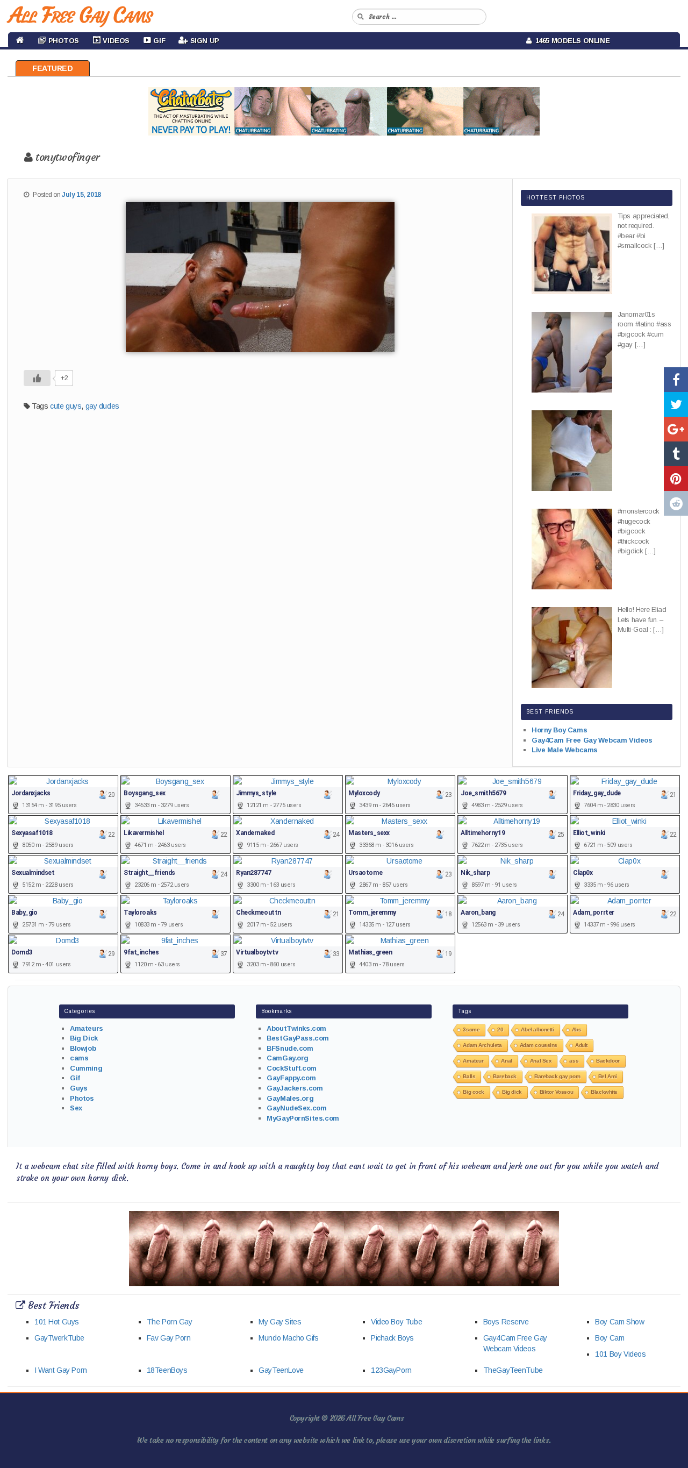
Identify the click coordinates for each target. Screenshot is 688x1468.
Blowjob (83, 1048)
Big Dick (84, 1038)
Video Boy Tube (396, 1321)
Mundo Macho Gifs (288, 1338)
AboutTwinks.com (296, 1028)
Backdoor (608, 1061)
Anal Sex (541, 1061)
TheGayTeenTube (513, 1370)
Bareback (505, 1076)
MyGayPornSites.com (303, 1118)
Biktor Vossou (557, 1092)
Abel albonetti (537, 1029)
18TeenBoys (167, 1370)
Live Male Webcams (565, 750)
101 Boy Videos (620, 1354)
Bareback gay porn (557, 1076)
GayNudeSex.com (296, 1108)
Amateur (473, 1061)
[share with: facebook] (676, 379)
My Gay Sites (280, 1321)
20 (500, 1029)
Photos (82, 1098)
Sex (76, 1108)
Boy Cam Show (619, 1321)
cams (79, 1058)
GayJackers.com (294, 1088)
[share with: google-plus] (676, 429)
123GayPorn (391, 1370)
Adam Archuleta (482, 1045)
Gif (75, 1078)
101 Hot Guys (56, 1321)
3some (471, 1029)
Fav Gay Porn (169, 1338)
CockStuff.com (292, 1068)
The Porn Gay (169, 1321)
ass (573, 1061)
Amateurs (86, 1028)
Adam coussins (539, 1045)
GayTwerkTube (59, 1338)
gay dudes (102, 406)
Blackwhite (604, 1092)
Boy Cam (609, 1338)
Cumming (86, 1068)
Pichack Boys (392, 1338)
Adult (581, 1045)
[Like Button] (37, 378)
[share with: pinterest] (676, 478)
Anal (506, 1061)
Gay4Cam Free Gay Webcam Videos (592, 740)
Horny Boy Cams (559, 730)
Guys (78, 1088)
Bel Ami (607, 1076)
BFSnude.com (290, 1048)
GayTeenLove (281, 1370)
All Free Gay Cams (80, 15)
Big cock (473, 1092)
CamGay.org (288, 1058)
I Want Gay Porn (60, 1370)
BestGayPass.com (298, 1038)
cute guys (65, 406)
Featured (52, 68)
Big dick (512, 1092)
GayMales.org (290, 1098)
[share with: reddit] (676, 503)
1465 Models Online (571, 41)
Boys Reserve (506, 1321)
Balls (469, 1076)
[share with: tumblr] (676, 453)
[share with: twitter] (676, 404)
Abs (577, 1029)
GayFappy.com (291, 1078)
